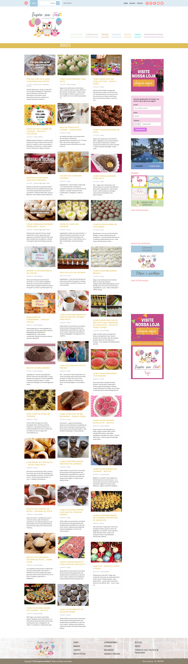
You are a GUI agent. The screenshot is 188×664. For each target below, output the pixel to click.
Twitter (162, 3)
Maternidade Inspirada (153, 34)
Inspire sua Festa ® (45, 23)
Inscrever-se (140, 129)
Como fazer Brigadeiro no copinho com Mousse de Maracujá (105, 517)
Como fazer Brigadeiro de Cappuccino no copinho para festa (73, 317)
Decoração (116, 34)
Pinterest (154, 3)
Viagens (138, 34)
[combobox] (137, 124)
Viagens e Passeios (112, 654)
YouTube (158, 3)
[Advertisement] (124, 19)
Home (34, 3)
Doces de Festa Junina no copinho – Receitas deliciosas (39, 131)
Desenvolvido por (153, 661)
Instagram (151, 3)
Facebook (147, 3)
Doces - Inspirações (43, 84)
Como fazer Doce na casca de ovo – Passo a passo (105, 81)
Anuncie (132, 3)
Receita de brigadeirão (38, 368)
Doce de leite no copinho (72, 273)
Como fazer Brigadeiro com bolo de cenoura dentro (71, 512)
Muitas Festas (76, 34)
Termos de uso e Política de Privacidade (147, 651)
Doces (35, 84)
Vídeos (137, 646)
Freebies (105, 34)
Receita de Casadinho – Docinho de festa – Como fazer (39, 559)
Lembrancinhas (92, 34)
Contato (140, 3)
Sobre (126, 3)
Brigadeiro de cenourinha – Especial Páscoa (38, 319)
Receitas (127, 34)
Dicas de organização (40, 183)
